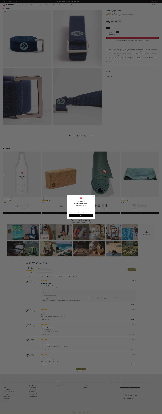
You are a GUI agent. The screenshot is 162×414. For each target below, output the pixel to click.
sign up (81, 215)
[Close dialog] (93, 196)
